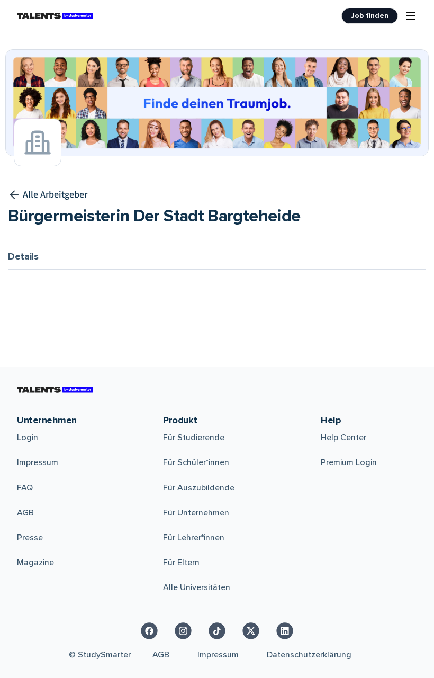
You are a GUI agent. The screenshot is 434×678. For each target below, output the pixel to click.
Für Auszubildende (198, 488)
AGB (25, 512)
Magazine (35, 562)
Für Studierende (193, 437)
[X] (250, 630)
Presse (30, 537)
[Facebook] (149, 630)
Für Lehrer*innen (193, 537)
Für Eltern (181, 562)
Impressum (37, 462)
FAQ (25, 488)
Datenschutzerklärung (309, 654)
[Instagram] (183, 630)
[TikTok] (217, 630)
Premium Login (349, 462)
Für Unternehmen (196, 512)
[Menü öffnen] (410, 16)
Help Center (343, 437)
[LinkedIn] (284, 630)
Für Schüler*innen (196, 462)
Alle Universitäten (196, 587)
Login (27, 437)
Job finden (369, 15)
